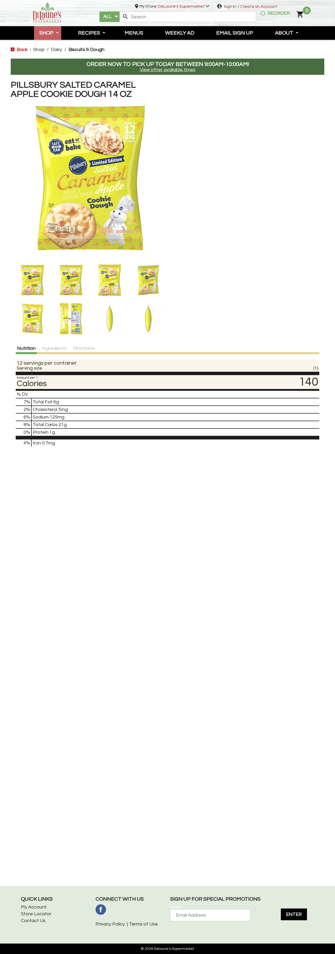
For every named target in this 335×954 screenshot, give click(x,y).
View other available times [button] (168, 69)
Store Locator (36, 913)
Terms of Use (143, 924)
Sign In (230, 6)
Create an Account (258, 6)
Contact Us (33, 920)
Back (22, 49)
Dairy (56, 49)
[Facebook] (101, 909)
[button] (183, 6)
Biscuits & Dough (86, 49)
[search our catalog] (125, 17)
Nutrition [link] (26, 348)
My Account (34, 907)
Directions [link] (83, 348)
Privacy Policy (110, 924)
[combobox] (109, 17)
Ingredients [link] (54, 348)
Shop (38, 49)
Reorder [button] (279, 13)
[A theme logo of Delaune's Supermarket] (47, 11)
